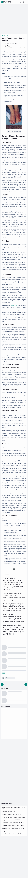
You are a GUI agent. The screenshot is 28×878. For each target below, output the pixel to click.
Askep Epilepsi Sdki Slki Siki (9, 831)
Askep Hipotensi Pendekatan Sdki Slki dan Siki (13, 828)
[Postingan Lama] (2, 684)
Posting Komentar (10, 677)
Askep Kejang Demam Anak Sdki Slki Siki (12, 833)
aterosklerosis (14, 305)
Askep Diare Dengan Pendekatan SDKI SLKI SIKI (13, 822)
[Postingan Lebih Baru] (25, 684)
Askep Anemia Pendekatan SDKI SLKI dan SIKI (13, 825)
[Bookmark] (3, 678)
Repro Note (6, 2)
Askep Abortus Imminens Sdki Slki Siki (11, 820)
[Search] (23, 2)
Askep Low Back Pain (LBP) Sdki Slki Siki (11, 814)
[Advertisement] (14, 18)
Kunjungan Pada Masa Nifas (8, 811)
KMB (4, 673)
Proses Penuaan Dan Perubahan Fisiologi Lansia (13, 817)
